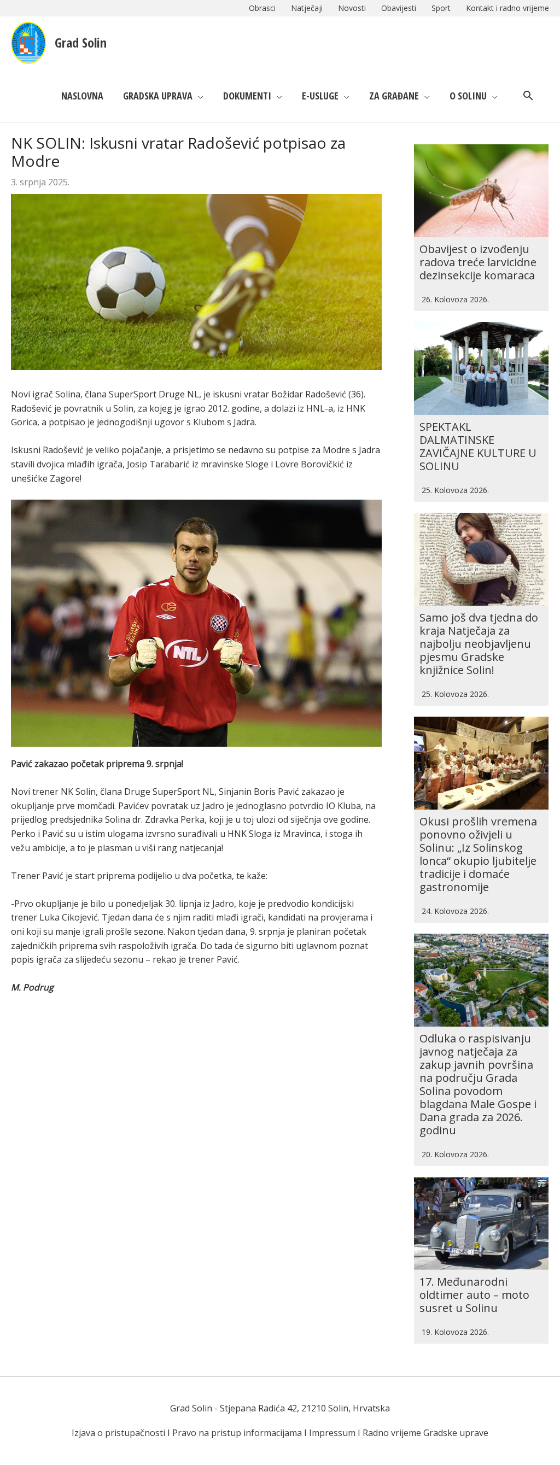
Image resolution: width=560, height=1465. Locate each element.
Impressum (332, 1433)
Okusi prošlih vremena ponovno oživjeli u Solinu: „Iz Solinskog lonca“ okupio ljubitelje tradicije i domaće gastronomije (478, 854)
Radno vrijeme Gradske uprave (425, 1433)
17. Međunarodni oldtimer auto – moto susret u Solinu (474, 1294)
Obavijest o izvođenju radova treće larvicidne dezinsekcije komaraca (477, 262)
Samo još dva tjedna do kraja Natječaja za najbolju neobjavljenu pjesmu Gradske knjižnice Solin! (478, 643)
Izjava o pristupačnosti (118, 1433)
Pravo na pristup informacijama (237, 1433)
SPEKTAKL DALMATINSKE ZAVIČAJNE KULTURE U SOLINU (477, 446)
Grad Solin (81, 42)
